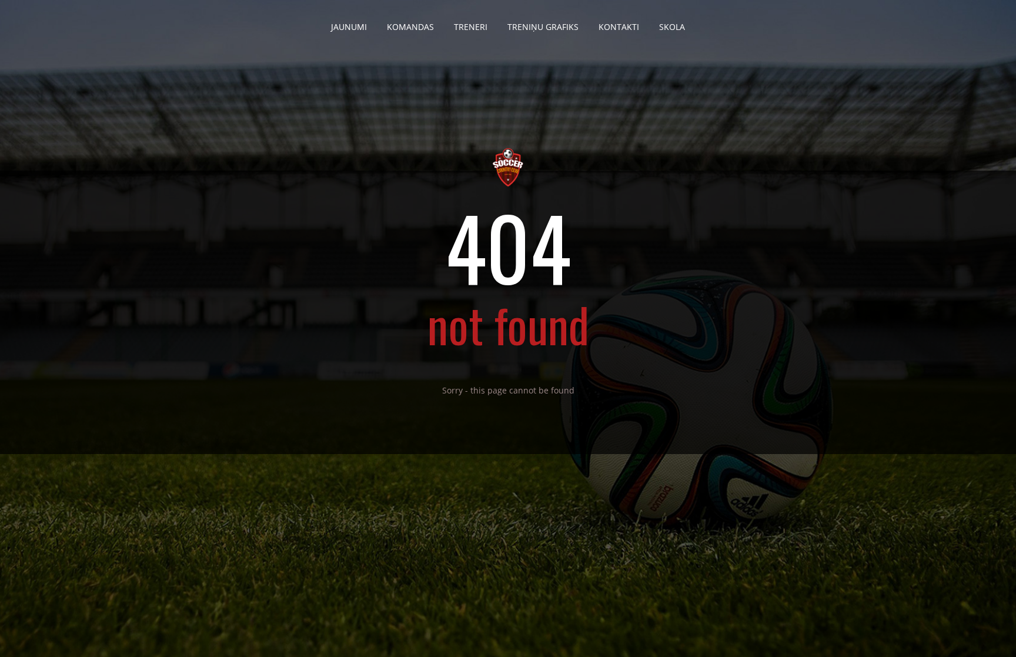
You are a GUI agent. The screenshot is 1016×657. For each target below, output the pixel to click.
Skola (672, 26)
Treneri (470, 26)
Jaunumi (349, 26)
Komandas (410, 26)
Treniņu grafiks (543, 26)
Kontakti (619, 26)
